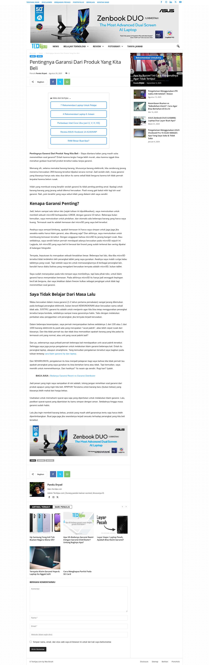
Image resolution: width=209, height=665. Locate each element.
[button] (178, 46)
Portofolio (78, 2)
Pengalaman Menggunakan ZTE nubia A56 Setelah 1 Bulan (163, 92)
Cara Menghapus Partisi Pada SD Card (77, 572)
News (56, 46)
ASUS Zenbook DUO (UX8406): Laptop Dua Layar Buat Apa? (162, 119)
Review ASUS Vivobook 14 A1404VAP (78, 132)
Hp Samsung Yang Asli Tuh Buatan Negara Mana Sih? (42, 538)
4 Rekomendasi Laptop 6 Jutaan (78, 114)
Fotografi (114, 46)
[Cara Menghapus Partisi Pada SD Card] (78, 557)
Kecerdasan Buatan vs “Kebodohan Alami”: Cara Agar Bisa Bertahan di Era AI (162, 106)
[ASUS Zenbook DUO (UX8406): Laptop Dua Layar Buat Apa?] (140, 121)
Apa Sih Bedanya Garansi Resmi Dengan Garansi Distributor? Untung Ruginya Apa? (78, 540)
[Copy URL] (74, 82)
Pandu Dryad (41, 73)
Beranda (33, 53)
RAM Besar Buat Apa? (78, 141)
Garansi (41, 460)
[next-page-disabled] (126, 506)
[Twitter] (175, 2)
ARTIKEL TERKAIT (41, 506)
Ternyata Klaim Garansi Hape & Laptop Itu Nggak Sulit (45, 572)
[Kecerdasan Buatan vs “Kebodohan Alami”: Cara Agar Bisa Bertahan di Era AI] (140, 106)
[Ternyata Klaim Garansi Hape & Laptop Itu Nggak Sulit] (45, 557)
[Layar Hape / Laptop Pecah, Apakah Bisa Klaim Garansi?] (112, 523)
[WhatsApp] (67, 82)
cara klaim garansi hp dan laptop (60, 353)
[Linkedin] (171, 2)
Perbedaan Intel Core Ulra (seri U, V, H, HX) (78, 123)
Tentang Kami (32, 2)
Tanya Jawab (134, 46)
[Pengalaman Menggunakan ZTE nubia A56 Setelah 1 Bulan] (140, 94)
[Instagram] (166, 2)
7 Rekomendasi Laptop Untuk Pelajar (79, 105)
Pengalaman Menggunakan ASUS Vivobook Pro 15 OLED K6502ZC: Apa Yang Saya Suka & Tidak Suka (163, 134)
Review (97, 46)
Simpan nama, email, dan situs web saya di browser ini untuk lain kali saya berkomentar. (72, 642)
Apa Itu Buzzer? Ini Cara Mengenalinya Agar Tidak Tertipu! (155, 77)
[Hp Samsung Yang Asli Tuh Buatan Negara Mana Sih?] (45, 523)
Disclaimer (47, 2)
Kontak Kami (103, 2)
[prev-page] (122, 506)
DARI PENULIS (62, 506)
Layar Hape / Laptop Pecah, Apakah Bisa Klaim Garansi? (110, 538)
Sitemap (155, 661)
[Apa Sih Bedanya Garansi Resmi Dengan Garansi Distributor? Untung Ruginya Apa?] (78, 523)
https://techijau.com (54, 489)
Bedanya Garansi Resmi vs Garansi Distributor (72, 375)
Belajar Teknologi (74, 46)
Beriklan (90, 2)
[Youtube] (180, 2)
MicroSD (50, 460)
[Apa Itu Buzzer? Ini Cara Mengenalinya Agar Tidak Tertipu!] (156, 70)
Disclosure (144, 661)
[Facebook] (161, 2)
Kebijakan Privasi (62, 2)
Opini (40, 56)
